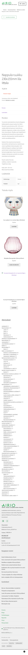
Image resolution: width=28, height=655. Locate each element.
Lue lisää (14, 226)
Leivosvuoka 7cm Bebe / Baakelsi (10, 596)
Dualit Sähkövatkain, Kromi (9, 557)
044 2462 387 (5, 535)
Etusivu (5, 9)
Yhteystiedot (5, 623)
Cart (22, 651)
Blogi (3, 612)
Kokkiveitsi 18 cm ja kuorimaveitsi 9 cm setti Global (13, 568)
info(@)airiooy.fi (6, 537)
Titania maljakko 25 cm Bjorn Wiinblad (12, 574)
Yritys (3, 620)
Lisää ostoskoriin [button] (14, 265)
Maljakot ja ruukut (21, 9)
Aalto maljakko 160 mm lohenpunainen (12, 577)
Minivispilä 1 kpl (6, 604)
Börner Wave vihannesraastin (9, 601)
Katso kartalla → (7, 632)
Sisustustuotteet (12, 9)
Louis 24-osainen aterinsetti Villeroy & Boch (13, 593)
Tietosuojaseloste (14, 640)
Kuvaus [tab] (4, 108)
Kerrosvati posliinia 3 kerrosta (10, 572)
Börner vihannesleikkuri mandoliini (11, 588)
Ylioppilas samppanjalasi (8, 590)
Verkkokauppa (5, 615)
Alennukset (6, 320)
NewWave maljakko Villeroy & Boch (11, 562)
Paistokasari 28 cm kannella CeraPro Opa (12, 598)
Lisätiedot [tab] (4, 112)
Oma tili (4, 652)
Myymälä (4, 617)
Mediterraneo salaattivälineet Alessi (11, 565)
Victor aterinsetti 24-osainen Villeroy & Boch (13, 559)
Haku (14, 652)
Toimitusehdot (5, 640)
